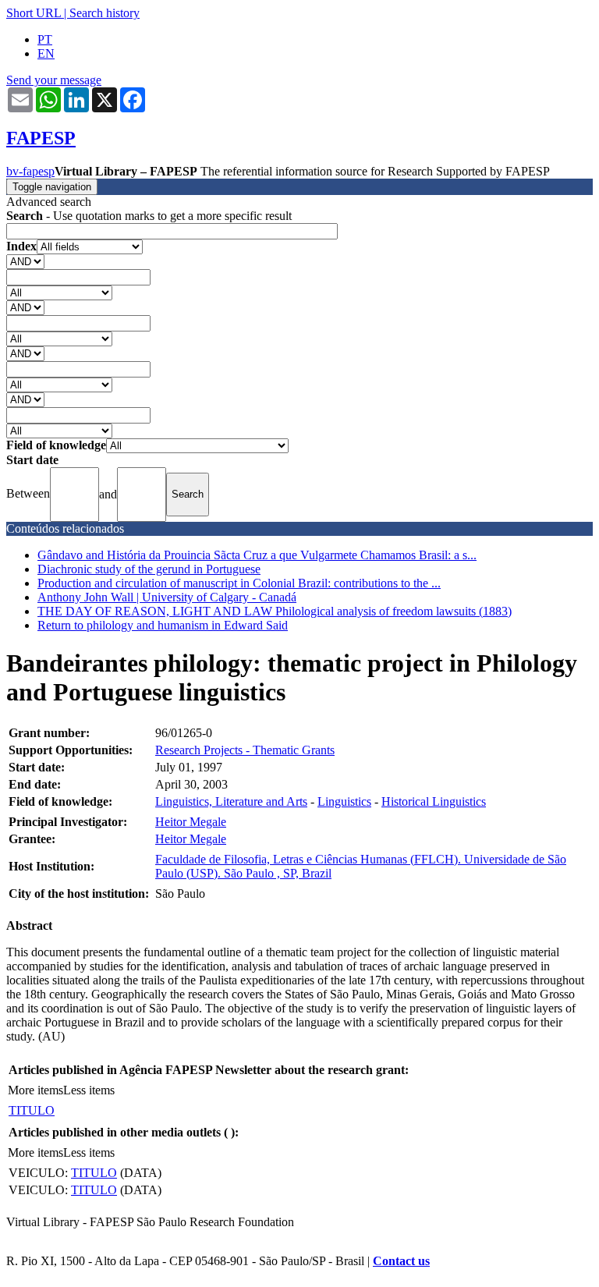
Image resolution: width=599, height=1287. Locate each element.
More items (35, 1090)
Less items (89, 1090)
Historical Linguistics (433, 801)
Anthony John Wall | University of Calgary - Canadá (166, 597)
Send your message (53, 80)
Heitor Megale (190, 821)
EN (46, 53)
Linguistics (344, 801)
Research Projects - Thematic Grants (245, 750)
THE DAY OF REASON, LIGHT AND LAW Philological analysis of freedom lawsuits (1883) (274, 611)
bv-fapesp (30, 171)
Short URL (33, 13)
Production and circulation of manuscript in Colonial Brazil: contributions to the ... (239, 583)
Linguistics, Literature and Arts (231, 801)
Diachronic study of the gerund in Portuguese (149, 569)
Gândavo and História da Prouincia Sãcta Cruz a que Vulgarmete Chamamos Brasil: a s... (257, 555)
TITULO (32, 1110)
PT (44, 39)
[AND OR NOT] (25, 261)
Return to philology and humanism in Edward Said (162, 625)
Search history (104, 13)
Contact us (401, 1261)
